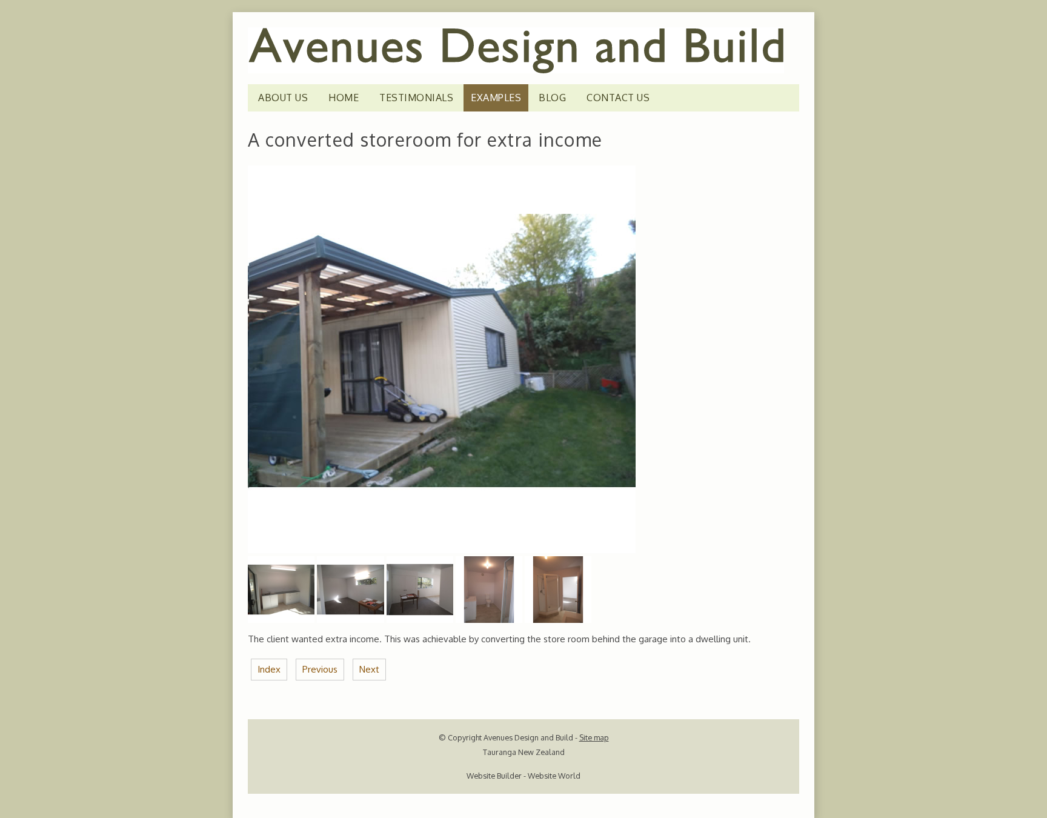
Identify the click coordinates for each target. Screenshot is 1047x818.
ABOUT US (283, 97)
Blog (552, 97)
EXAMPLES (496, 97)
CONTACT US (618, 97)
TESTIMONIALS (416, 97)
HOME (343, 97)
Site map (594, 737)
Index (269, 669)
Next (369, 669)
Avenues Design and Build (528, 737)
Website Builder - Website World (523, 775)
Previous (319, 669)
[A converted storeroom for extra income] (442, 550)
